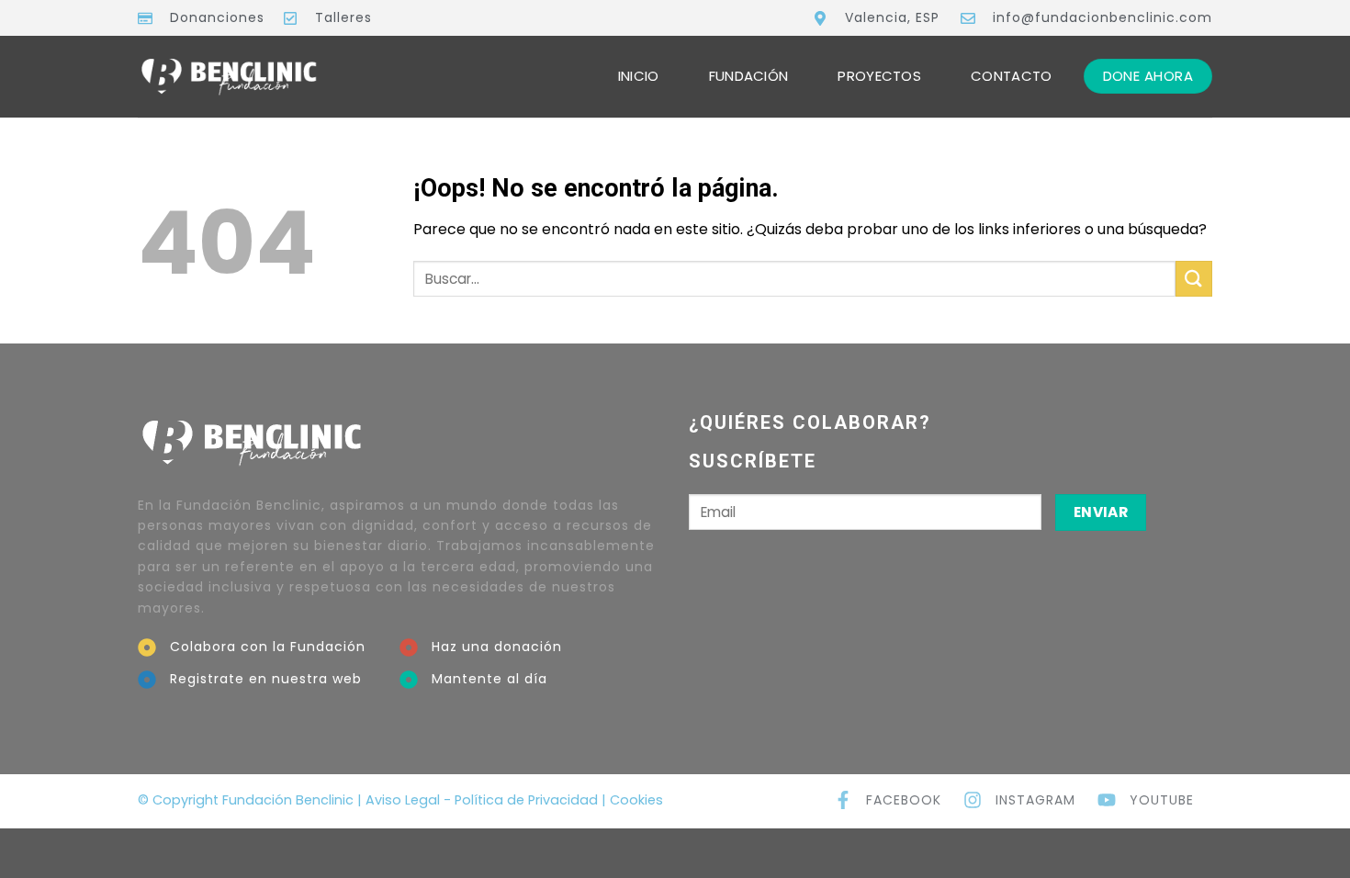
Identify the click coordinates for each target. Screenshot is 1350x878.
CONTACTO (1011, 75)
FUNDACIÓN (749, 75)
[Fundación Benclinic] (229, 76)
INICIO (638, 75)
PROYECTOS (879, 75)
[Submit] (1194, 279)
